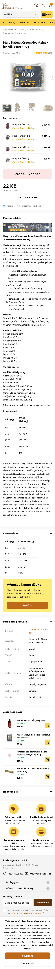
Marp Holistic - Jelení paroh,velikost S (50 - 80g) (33, 770)
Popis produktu (12, 217)
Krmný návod (10, 533)
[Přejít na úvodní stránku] (12, 5)
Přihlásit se (43, 902)
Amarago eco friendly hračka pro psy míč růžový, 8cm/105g (32, 753)
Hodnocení (10, 791)
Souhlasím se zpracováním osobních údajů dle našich (28, 912)
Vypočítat (28, 605)
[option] (27, 76)
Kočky (12, 22)
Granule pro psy (34, 29)
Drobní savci (25, 22)
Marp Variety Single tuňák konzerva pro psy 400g (33, 736)
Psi (3, 22)
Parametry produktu (15, 621)
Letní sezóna (40, 22)
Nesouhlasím (27, 963)
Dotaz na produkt (27, 197)
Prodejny (12, 882)
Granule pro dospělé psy (14, 33)
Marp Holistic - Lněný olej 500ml (31, 720)
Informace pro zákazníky (19, 888)
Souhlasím (27, 956)
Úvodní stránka (10, 29)
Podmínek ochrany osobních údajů (29, 913)
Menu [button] (48, 14)
